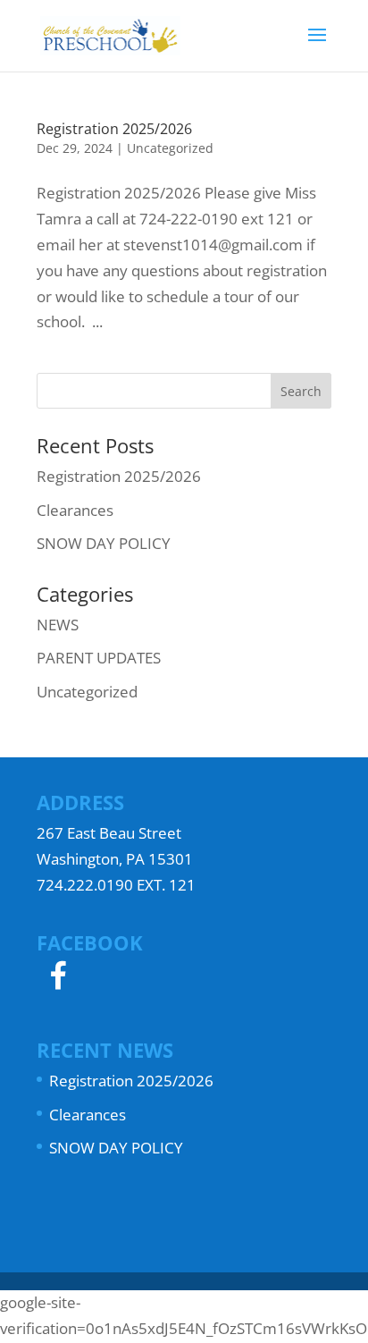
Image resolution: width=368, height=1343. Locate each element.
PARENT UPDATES (99, 657)
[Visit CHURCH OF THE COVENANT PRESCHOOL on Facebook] (57, 981)
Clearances (75, 510)
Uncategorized (170, 147)
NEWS (58, 624)
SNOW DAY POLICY (104, 543)
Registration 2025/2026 (114, 129)
